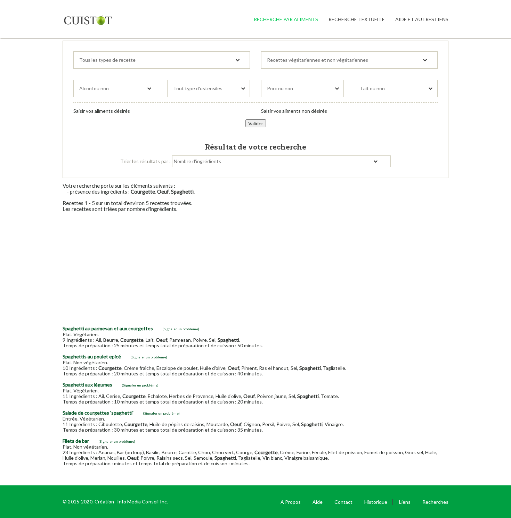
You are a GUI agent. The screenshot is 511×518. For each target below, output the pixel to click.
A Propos (291, 502)
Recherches (435, 502)
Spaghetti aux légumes (87, 385)
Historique (375, 502)
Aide (318, 502)
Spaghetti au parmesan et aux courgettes (108, 328)
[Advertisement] (255, 266)
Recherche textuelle (356, 19)
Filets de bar (76, 441)
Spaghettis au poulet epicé (92, 356)
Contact (343, 502)
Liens (405, 502)
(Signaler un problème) (180, 329)
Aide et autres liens (421, 19)
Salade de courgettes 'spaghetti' (98, 413)
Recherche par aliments (286, 19)
